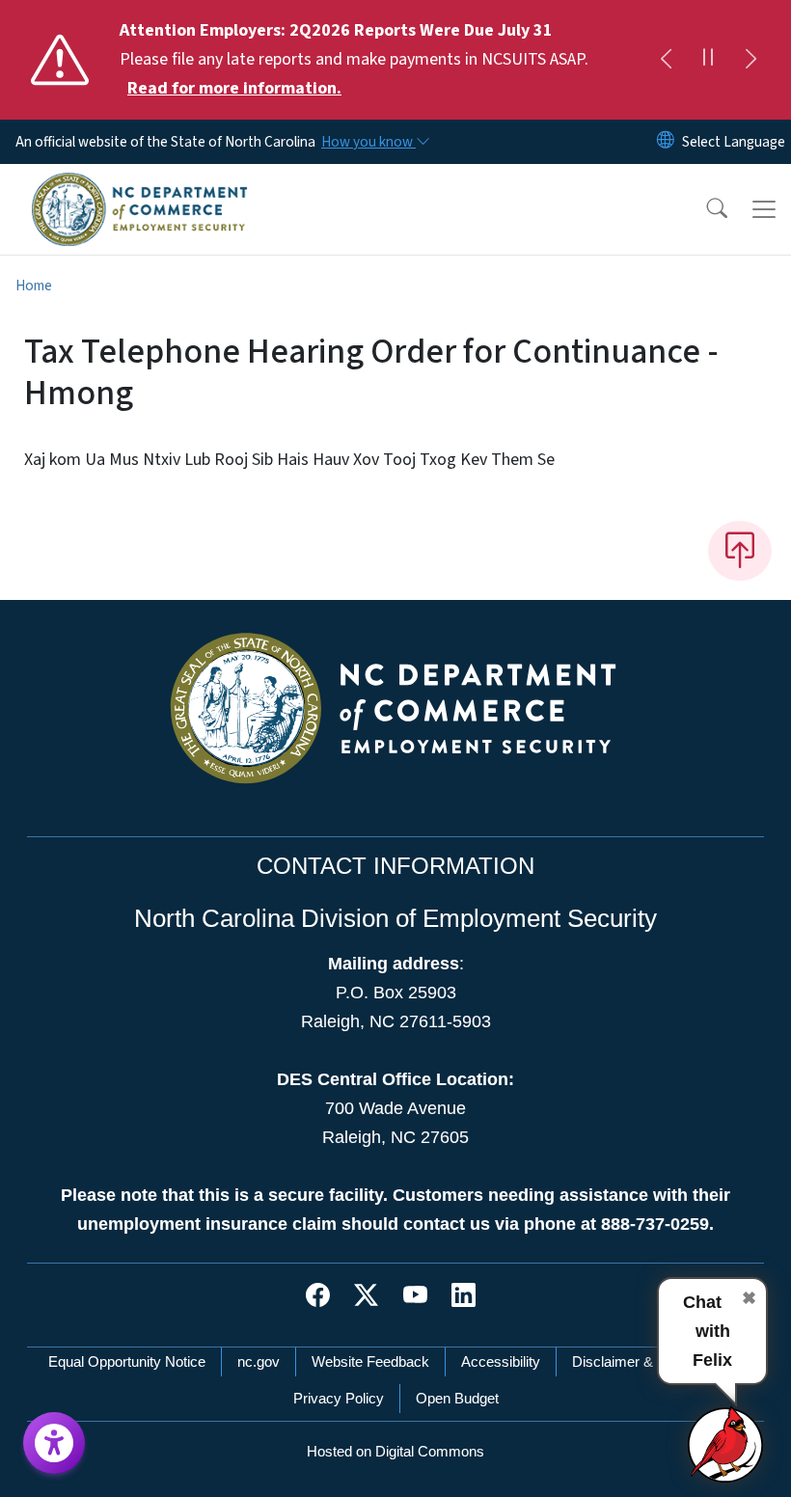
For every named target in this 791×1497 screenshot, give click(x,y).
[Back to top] (740, 551)
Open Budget (457, 1398)
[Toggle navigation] (764, 209)
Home (33, 285)
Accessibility (500, 1361)
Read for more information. (234, 88)
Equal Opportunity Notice (126, 1361)
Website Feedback (370, 1361)
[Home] (139, 186)
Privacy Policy (338, 1398)
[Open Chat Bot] (726, 1444)
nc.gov (258, 1361)
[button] (704, 209)
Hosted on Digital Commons (395, 1451)
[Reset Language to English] (665, 141)
